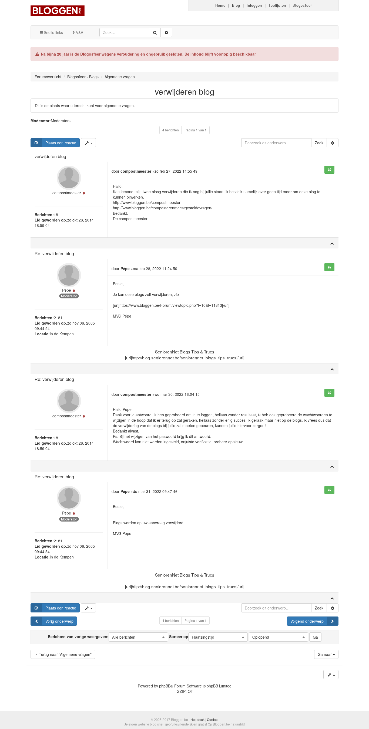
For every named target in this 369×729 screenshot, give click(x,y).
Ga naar (325, 654)
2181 (58, 317)
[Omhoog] (332, 243)
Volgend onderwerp (307, 621)
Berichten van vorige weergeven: (91, 636)
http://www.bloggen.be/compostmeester (146, 202)
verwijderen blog (184, 91)
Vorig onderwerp (59, 621)
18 (56, 214)
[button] (138, 637)
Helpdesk (197, 719)
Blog (236, 5)
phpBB (164, 686)
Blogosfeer (302, 5)
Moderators (61, 120)
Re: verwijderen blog (54, 253)
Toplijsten (277, 5)
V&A (79, 32)
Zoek (319, 142)
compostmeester (66, 192)
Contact (212, 719)
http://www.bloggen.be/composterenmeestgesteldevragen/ (162, 207)
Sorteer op (191, 636)
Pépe (66, 290)
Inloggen (254, 5)
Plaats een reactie (60, 142)
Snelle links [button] (53, 32)
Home (220, 5)
